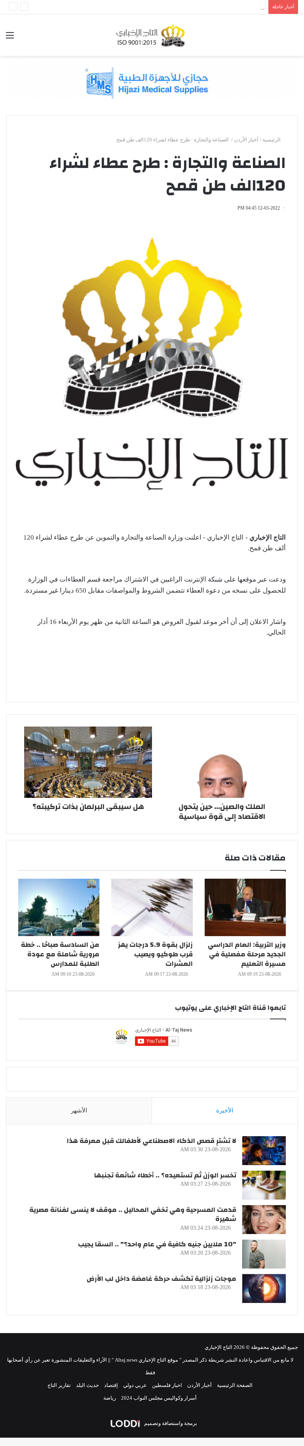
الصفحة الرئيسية (235, 1385)
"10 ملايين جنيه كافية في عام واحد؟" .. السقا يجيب (157, 1244)
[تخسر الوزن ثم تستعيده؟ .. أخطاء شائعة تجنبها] (264, 1185)
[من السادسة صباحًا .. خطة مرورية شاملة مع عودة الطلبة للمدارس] (58, 907)
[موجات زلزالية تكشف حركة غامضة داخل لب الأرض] (264, 1288)
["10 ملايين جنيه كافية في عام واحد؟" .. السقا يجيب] (264, 1254)
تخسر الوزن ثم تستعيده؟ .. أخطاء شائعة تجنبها (165, 1175)
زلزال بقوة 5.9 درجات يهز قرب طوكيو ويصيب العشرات (155, 954)
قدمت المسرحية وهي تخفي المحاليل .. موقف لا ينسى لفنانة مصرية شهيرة (132, 1214)
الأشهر (79, 1110)
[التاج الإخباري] (152, 35)
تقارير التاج (59, 1385)
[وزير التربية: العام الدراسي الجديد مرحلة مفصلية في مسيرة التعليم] (245, 907)
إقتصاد (111, 1385)
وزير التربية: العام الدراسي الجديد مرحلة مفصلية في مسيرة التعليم (247, 954)
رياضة (109, 1398)
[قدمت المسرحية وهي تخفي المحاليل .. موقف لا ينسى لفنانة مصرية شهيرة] (264, 1219)
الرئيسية (272, 140)
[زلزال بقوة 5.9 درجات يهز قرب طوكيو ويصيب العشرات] (151, 907)
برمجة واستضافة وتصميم (170, 1423)
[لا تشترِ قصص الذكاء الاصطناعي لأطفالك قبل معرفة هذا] (264, 1150)
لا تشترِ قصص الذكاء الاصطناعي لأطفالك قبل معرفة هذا (151, 1141)
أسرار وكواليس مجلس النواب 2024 (159, 1398)
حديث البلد (87, 1385)
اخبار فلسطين (167, 1385)
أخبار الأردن (246, 140)
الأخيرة (224, 1110)
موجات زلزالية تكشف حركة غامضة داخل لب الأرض (161, 1278)
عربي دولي (135, 1385)
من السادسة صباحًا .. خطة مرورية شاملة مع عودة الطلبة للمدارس (60, 954)
